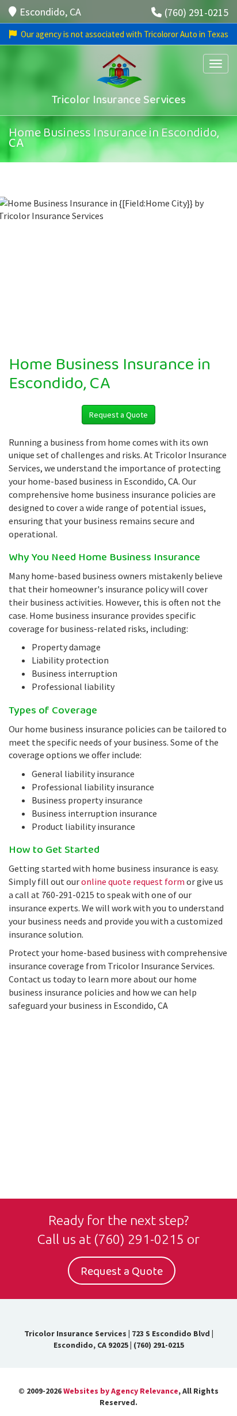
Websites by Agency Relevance (120, 1391)
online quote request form (133, 881)
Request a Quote (118, 414)
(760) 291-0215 (196, 12)
